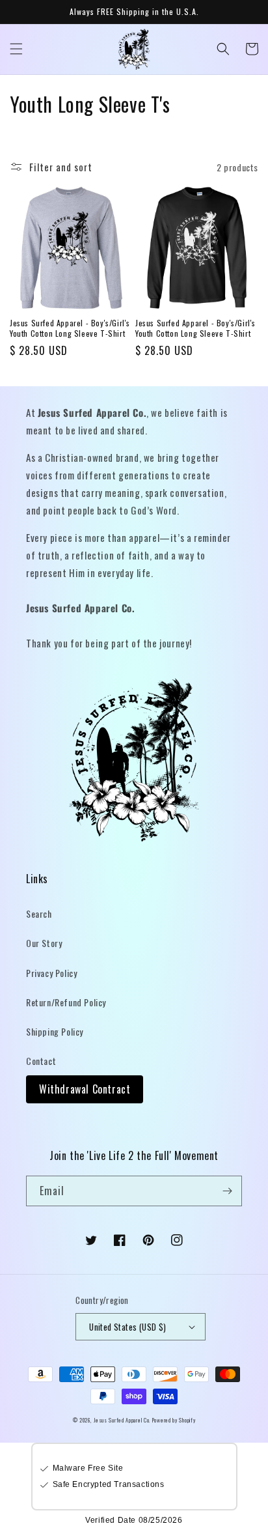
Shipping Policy (54, 1031)
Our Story (44, 943)
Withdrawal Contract (84, 1089)
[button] (16, 49)
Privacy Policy (51, 973)
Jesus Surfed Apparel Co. (123, 1420)
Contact (41, 1061)
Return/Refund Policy (66, 1002)
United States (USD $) (127, 1326)
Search (39, 913)
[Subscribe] (227, 1191)
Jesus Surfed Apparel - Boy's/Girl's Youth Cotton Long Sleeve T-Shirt (70, 328)
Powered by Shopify (174, 1420)
